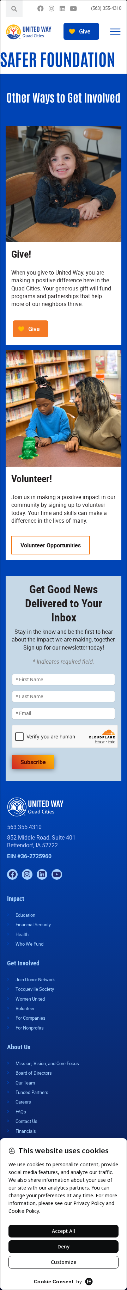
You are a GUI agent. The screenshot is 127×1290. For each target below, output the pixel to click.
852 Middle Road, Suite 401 (41, 837)
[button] (115, 32)
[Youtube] (73, 8)
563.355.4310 (24, 827)
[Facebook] (40, 8)
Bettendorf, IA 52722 (32, 845)
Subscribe (33, 762)
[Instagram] (51, 8)
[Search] (14, 8)
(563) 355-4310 (106, 8)
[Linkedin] (62, 8)
